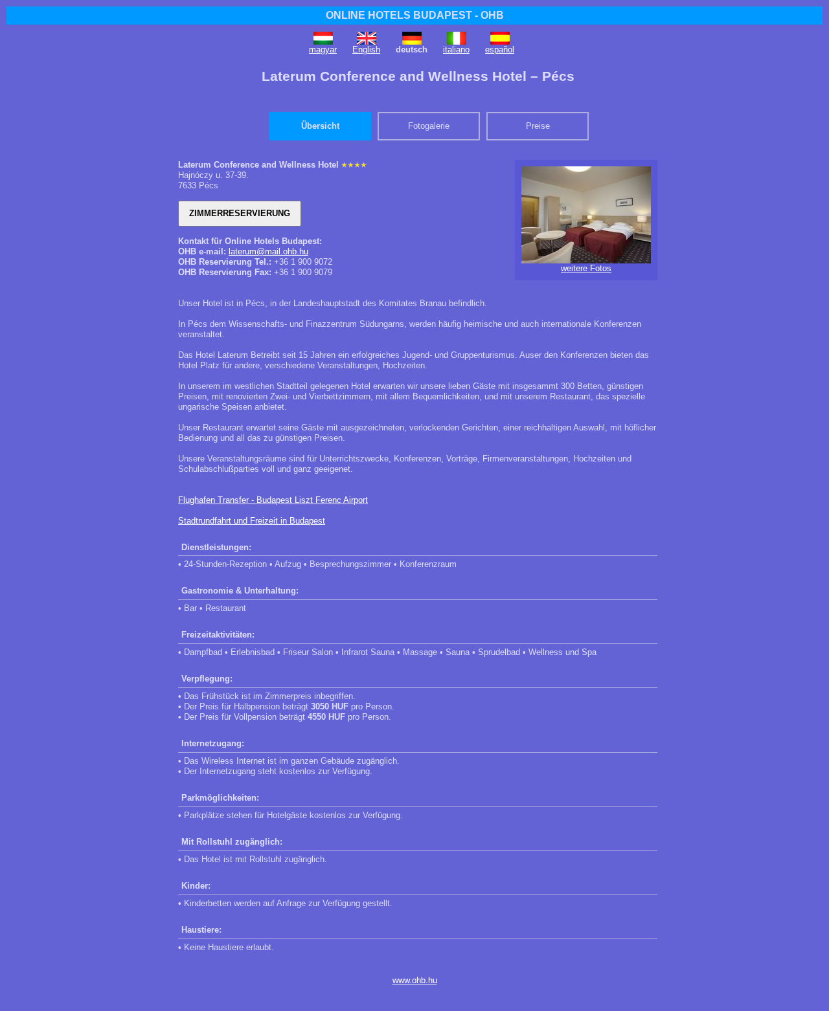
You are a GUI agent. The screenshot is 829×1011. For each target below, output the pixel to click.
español (499, 49)
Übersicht (320, 126)
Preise (538, 126)
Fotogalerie (428, 126)
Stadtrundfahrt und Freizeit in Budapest (251, 521)
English (366, 49)
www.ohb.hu (414, 980)
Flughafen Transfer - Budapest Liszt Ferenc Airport (273, 500)
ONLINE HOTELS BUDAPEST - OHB (415, 15)
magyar (323, 49)
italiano (456, 49)
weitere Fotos (586, 268)
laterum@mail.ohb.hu (268, 251)
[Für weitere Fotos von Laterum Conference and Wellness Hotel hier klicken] (586, 260)
